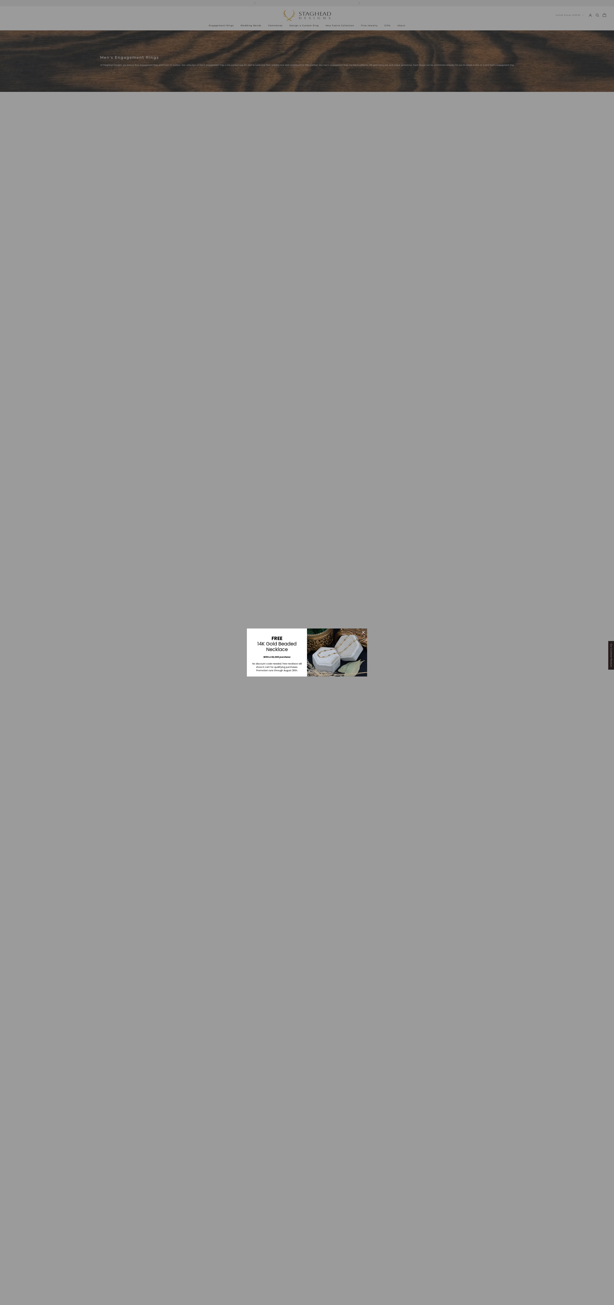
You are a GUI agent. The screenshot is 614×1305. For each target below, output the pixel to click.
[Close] (363, 632)
